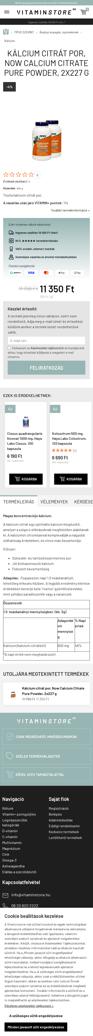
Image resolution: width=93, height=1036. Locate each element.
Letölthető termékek (65, 837)
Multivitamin (12, 842)
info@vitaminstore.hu (30, 894)
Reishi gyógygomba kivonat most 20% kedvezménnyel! (46, 2)
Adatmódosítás (61, 820)
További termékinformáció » (70, 210)
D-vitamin (10, 831)
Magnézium (11, 848)
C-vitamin (10, 836)
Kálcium (10, 41)
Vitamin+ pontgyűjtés (19, 814)
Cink (5, 854)
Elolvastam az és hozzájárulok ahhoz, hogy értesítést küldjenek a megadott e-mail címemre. (46, 352)
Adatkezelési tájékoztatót (47, 348)
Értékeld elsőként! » (16, 181)
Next (87, 443)
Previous (6, 443)
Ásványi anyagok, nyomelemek (59, 32)
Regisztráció (59, 808)
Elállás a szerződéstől (19, 872)
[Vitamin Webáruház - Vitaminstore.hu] (6, 32)
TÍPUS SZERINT (24, 32)
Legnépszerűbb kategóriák (14, 822)
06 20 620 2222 (24, 905)
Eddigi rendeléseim (64, 826)
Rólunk (7, 808)
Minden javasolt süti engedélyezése (36, 1027)
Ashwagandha (13, 866)
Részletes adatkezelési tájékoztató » (29, 1006)
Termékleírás (18, 501)
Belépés (55, 814)
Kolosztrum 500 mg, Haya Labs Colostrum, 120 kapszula (67, 438)
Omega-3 (9, 860)
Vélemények (54, 501)
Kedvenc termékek (64, 832)
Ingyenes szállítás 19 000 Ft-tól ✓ (46, 22)
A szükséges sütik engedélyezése (36, 1015)
